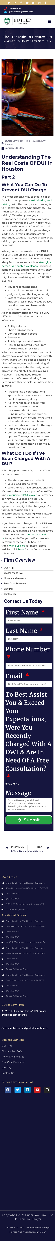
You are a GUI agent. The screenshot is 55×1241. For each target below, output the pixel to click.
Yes (10, 784)
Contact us (31, 534)
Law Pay (8, 588)
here (21, 549)
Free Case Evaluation (15, 583)
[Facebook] (8, 1090)
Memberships (42, 1227)
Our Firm (9, 567)
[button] (49, 21)
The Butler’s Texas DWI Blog (20, 1227)
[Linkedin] (27, 1090)
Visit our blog (17, 545)
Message (18, 793)
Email (15, 676)
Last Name (22, 630)
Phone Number (28, 649)
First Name (23, 612)
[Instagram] (47, 1090)
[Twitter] (18, 1090)
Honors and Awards (15, 578)
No (17, 784)
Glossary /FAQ (38, 1231)
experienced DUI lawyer (22, 495)
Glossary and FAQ (14, 573)
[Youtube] (37, 1090)
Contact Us (10, 594)
